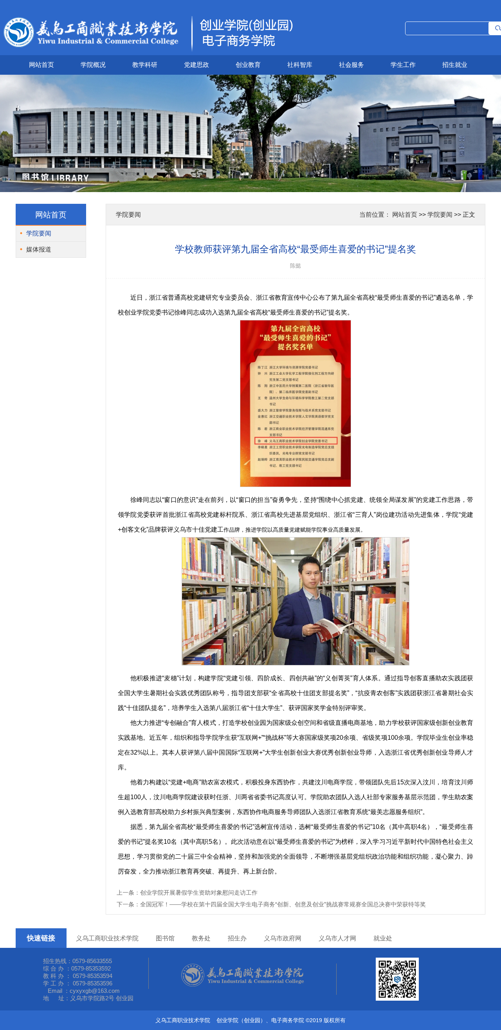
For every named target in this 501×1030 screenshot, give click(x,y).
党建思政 (196, 64)
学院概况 (93, 64)
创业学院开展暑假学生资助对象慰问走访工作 (199, 892)
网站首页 (41, 64)
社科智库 (299, 64)
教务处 (201, 938)
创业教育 (248, 64)
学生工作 (403, 64)
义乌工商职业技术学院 (107, 938)
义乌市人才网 (337, 938)
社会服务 (351, 64)
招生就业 (454, 64)
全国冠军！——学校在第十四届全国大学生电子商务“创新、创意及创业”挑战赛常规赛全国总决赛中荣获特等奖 (283, 904)
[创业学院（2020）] (147, 52)
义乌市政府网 (282, 938)
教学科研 (144, 64)
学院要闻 (38, 233)
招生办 (237, 938)
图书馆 (165, 938)
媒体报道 (38, 249)
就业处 (382, 938)
